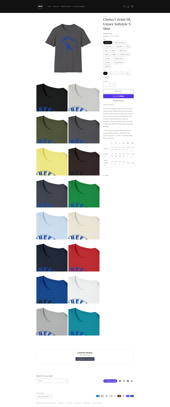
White (106, 54)
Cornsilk (107, 58)
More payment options (118, 100)
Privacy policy (69, 402)
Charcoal (107, 42)
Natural (107, 66)
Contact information (97, 402)
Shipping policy (87, 402)
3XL (106, 77)
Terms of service (77, 402)
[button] (124, 6)
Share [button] (106, 175)
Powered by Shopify (51, 403)
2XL (128, 73)
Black (114, 54)
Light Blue (119, 46)
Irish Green (108, 46)
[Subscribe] (66, 381)
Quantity (105, 81)
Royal (113, 50)
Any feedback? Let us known (85, 359)
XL (121, 73)
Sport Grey (123, 50)
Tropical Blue (118, 62)
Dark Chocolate (119, 42)
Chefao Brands (43, 403)
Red (106, 50)
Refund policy (61, 402)
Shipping (105, 36)
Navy (128, 46)
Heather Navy (119, 58)
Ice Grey (107, 62)
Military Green (125, 54)
